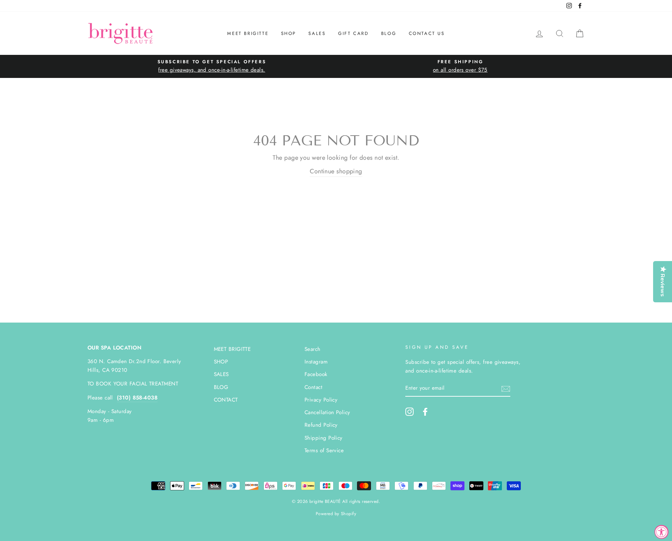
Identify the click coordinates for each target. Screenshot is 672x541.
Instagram (316, 362)
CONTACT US (427, 33)
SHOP (288, 33)
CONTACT (226, 400)
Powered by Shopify (336, 514)
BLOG (388, 33)
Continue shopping (336, 171)
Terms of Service (324, 450)
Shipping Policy (323, 438)
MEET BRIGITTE (247, 33)
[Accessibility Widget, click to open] (661, 532)
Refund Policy (321, 425)
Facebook (316, 374)
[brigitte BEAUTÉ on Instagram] (409, 411)
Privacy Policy (320, 400)
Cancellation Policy (327, 412)
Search (312, 349)
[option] (212, 66)
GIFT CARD (353, 33)
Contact (313, 387)
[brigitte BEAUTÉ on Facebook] (425, 411)
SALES (317, 33)
